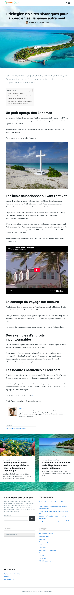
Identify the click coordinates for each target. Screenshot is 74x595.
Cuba (40, 544)
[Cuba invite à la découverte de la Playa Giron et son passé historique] (56, 447)
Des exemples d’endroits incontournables (20, 101)
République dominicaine (46, 561)
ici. (33, 395)
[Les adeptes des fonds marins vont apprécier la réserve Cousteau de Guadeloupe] (17, 447)
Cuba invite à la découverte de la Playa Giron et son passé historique (56, 465)
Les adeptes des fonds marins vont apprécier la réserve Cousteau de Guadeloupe (16, 466)
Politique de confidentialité (12, 574)
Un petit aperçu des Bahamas (16, 93)
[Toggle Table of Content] (30, 90)
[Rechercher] (32, 518)
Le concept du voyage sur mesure (17, 98)
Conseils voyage (44, 542)
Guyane (41, 555)
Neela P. (32, 22)
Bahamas (23, 428)
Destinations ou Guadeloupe (47, 550)
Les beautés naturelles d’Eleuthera (18, 104)
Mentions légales (9, 579)
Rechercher (7, 515)
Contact (6, 576)
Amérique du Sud (44, 536)
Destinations (42, 547)
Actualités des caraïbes (13, 428)
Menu (69, 3)
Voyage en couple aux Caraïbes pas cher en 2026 (54, 521)
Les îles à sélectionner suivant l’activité (19, 96)
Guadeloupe (42, 553)
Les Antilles (42, 558)
